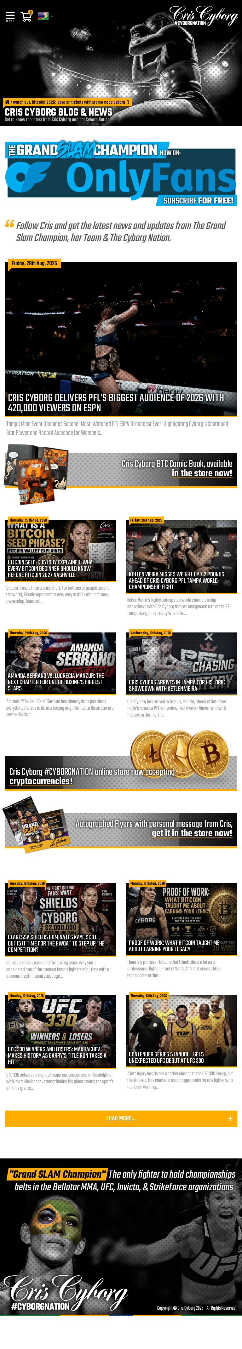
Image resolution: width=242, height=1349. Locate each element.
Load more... (121, 1118)
